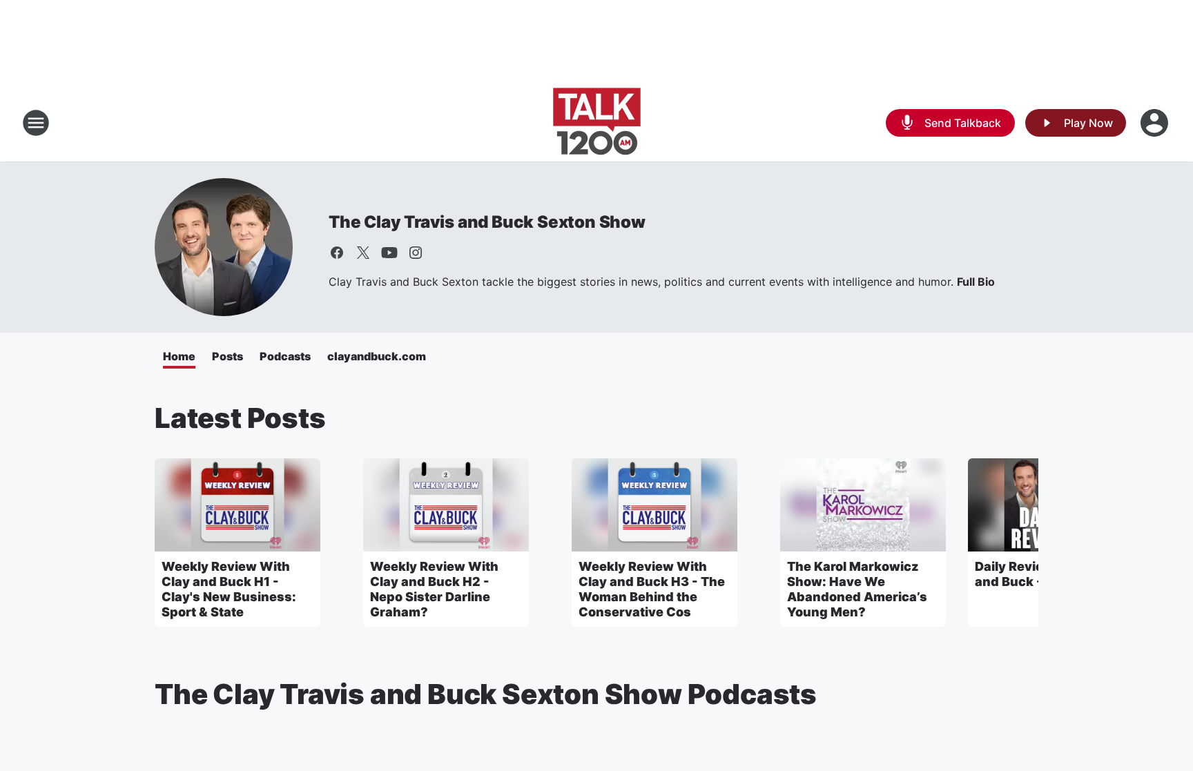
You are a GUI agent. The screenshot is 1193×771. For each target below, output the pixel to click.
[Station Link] (596, 123)
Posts (227, 356)
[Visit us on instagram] (415, 252)
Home (179, 356)
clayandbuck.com (376, 356)
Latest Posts (240, 418)
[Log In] (1156, 123)
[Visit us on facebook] (337, 252)
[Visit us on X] (363, 252)
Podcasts (285, 356)
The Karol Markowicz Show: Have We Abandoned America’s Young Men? (857, 589)
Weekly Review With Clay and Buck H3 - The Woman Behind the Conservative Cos (652, 589)
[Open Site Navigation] (36, 123)
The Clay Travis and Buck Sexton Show (487, 222)
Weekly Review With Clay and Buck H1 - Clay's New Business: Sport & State (229, 589)
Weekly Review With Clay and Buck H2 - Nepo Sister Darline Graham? (434, 589)
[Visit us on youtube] (389, 252)
